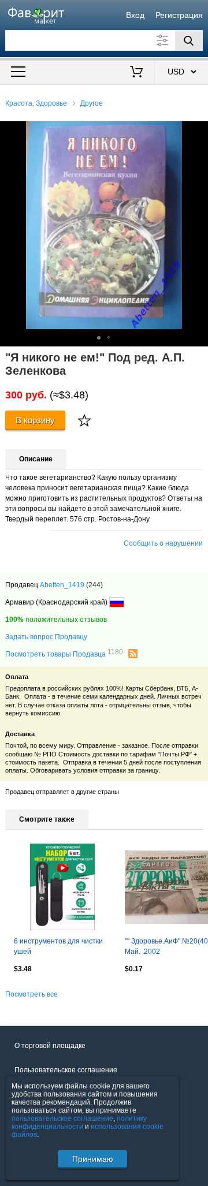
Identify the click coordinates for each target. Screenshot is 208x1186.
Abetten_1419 (62, 585)
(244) (94, 585)
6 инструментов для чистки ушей (58, 946)
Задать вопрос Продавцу (46, 637)
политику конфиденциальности (79, 1122)
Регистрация (179, 15)
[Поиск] (189, 40)
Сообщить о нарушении (163, 543)
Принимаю (92, 1158)
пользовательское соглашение (62, 1118)
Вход (135, 15)
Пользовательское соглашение (65, 1070)
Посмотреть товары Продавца (64, 653)
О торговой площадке (50, 1046)
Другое (91, 103)
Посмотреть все (31, 994)
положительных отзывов (56, 620)
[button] (197, 131)
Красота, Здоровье (36, 103)
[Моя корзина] (136, 73)
